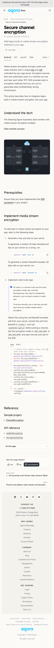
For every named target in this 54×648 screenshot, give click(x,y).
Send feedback (33, 465)
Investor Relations (27, 579)
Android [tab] (7, 57)
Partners (27, 537)
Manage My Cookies (41, 624)
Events (27, 567)
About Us (27, 551)
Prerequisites (13, 193)
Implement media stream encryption (21, 218)
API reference (12, 428)
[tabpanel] (29, 371)
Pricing (27, 593)
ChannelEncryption (15, 420)
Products (27, 529)
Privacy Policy (14, 618)
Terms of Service (38, 618)
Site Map (36, 621)
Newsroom (27, 575)
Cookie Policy (26, 618)
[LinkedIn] (15, 497)
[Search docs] (49, 10)
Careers (27, 571)
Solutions (27, 533)
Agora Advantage (27, 525)
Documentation (27, 605)
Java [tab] (12, 344)
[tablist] (29, 344)
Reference (11, 408)
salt (40, 69)
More (45, 57)
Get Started (27, 601)
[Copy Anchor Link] (34, 112)
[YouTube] (27, 497)
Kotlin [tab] (18, 344)
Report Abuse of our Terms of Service (19, 624)
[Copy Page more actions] (19, 50)
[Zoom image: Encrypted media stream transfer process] (27, 157)
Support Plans (27, 597)
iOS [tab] (15, 57)
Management (27, 563)
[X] (21, 497)
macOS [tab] (23, 57)
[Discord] (39, 497)
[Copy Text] (47, 254)
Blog (27, 555)
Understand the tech (18, 113)
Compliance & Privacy (27, 559)
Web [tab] (31, 57)
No (20, 465)
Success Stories (27, 541)
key (32, 69)
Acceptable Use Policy (23, 621)
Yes (11, 465)
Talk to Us (27, 609)
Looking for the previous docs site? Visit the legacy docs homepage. (25, 3)
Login (27, 589)
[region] (29, 255)
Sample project (13, 415)
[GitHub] (33, 497)
